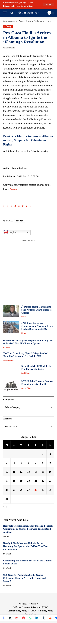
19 (21, 480)
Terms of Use (26, 6)
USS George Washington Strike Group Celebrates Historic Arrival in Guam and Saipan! (24, 578)
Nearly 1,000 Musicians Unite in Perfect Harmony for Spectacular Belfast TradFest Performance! (25, 546)
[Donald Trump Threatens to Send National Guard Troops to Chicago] (11, 311)
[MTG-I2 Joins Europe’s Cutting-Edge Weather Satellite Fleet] (11, 386)
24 (7, 489)
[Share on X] (10, 618)
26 (21, 489)
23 (50, 480)
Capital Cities (26, 388)
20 (28, 480)
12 (21, 471)
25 (14, 489)
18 (14, 480)
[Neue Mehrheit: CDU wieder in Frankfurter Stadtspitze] (11, 371)
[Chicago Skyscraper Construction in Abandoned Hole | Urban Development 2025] (11, 327)
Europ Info (7, 347)
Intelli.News (25, 373)
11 (14, 471)
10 (7, 471)
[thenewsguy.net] (28, 12)
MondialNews (8, 360)
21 (36, 480)
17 (7, 480)
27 (28, 489)
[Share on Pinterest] (23, 618)
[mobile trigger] (6, 13)
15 (43, 471)
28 (36, 489)
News (23, 317)
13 (28, 471)
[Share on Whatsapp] (30, 618)
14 (36, 471)
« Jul (5, 507)
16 (50, 471)
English (12, 232)
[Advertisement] (28, 271)
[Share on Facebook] (3, 618)
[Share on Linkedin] (36, 618)
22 (43, 480)
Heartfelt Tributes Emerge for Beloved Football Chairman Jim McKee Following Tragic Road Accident (28, 529)
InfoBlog (7, 26)
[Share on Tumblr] (43, 618)
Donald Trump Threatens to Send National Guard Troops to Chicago (36, 310)
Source (13, 189)
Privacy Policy (9, 6)
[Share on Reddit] (50, 618)
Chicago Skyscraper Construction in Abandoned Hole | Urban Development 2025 (37, 326)
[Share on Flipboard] (16, 618)
